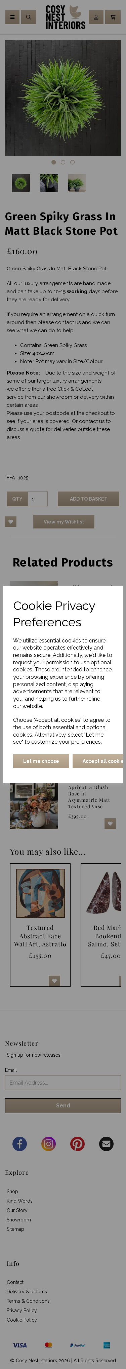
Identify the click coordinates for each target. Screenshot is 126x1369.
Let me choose (41, 761)
